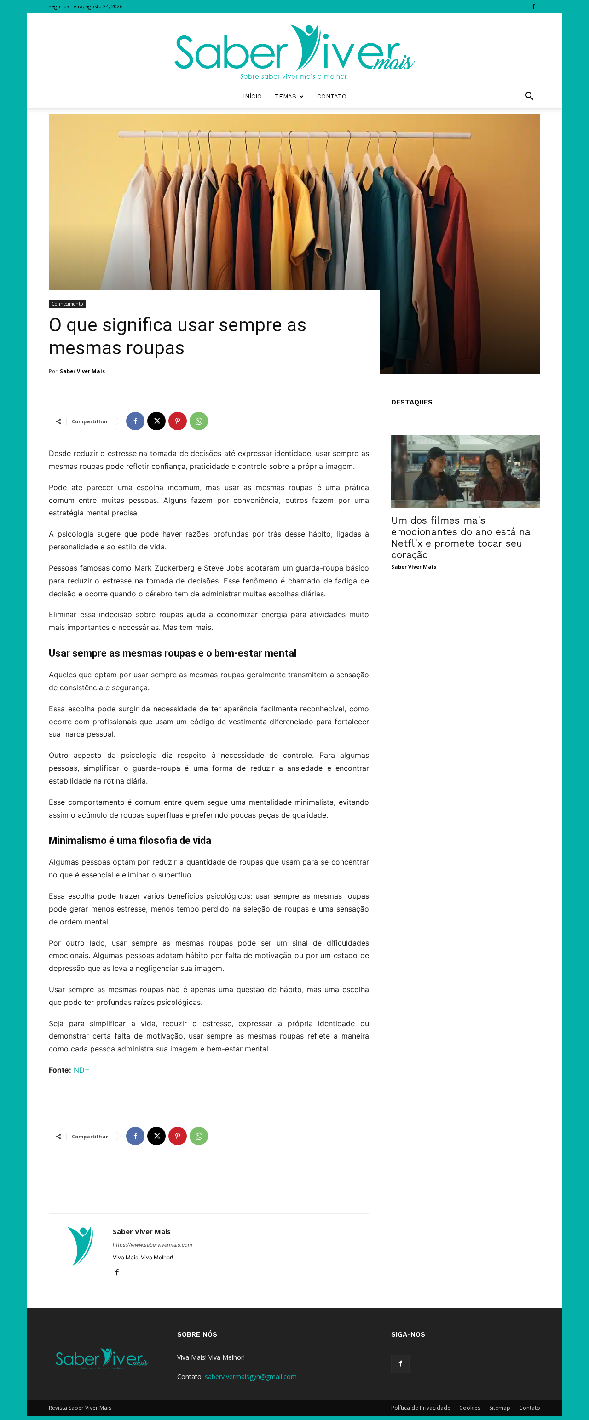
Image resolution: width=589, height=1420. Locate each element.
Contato (331, 96)
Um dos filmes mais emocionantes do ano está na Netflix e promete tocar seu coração (461, 537)
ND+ (82, 1069)
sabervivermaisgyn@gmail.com (251, 1376)
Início (252, 96)
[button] (529, 97)
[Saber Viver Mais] (294, 49)
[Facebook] (533, 6)
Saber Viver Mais (82, 371)
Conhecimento (67, 303)
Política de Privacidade (420, 1408)
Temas (285, 96)
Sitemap (499, 1408)
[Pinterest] (177, 421)
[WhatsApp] (199, 421)
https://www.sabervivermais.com (152, 1244)
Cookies (469, 1408)
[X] (156, 421)
